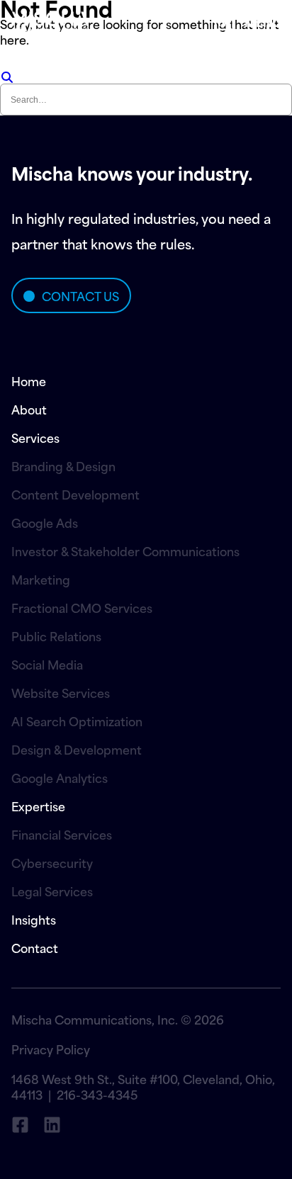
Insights (33, 919)
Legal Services (52, 890)
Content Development (75, 494)
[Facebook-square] (20, 1125)
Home (28, 380)
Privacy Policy (50, 1048)
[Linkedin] (52, 1125)
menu (263, 21)
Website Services (60, 692)
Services (35, 437)
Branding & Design (63, 465)
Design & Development (76, 749)
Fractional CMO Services (81, 607)
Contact (34, 947)
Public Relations (56, 635)
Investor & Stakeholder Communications (125, 550)
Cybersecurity (52, 862)
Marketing (40, 579)
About (29, 409)
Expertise (38, 805)
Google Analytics (59, 777)
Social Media (47, 664)
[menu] (224, 20)
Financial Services (61, 834)
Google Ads (44, 522)
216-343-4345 (97, 1094)
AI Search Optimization (76, 720)
